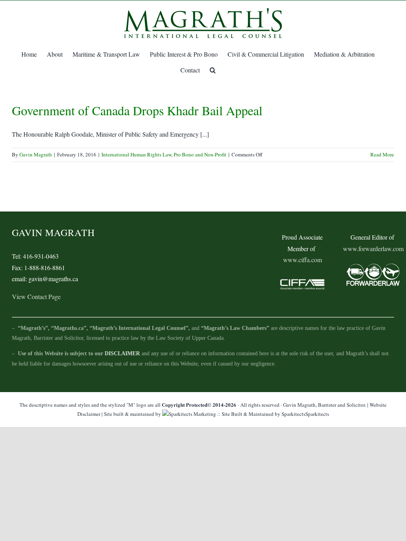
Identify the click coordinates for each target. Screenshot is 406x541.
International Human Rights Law (136, 154)
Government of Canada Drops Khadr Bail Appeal (137, 110)
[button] (213, 70)
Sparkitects (317, 413)
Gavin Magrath (35, 154)
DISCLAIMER (122, 353)
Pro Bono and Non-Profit (200, 154)
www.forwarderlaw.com (373, 248)
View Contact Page (36, 296)
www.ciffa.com (302, 259)
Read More (382, 154)
